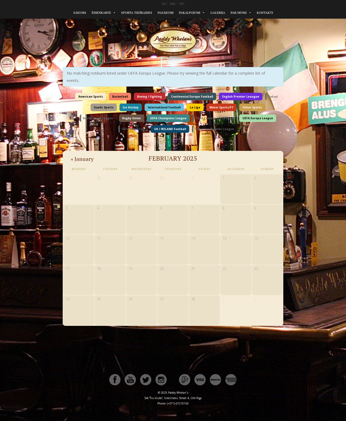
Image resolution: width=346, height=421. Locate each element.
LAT (164, 4)
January (82, 159)
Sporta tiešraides (136, 13)
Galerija (217, 13)
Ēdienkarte (101, 13)
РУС (182, 4)
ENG (173, 4)
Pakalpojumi (189, 13)
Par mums (239, 13)
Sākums (79, 13)
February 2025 (173, 158)
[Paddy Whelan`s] (173, 62)
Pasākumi (166, 13)
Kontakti (265, 13)
